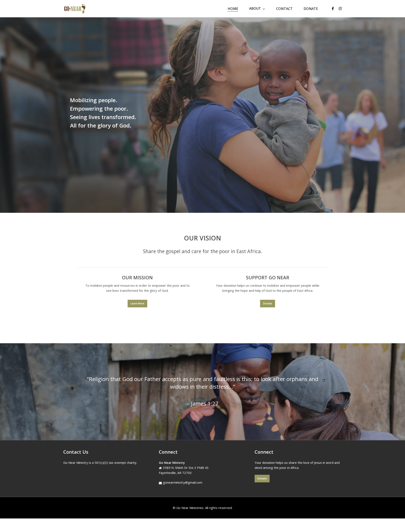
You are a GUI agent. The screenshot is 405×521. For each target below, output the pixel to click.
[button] (137, 303)
